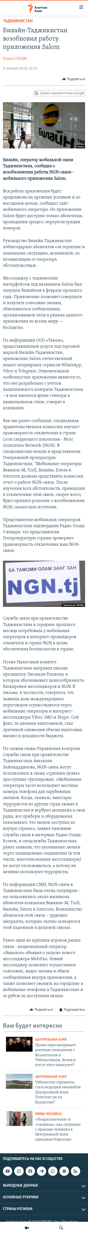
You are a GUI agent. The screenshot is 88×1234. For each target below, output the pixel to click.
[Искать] (61, 1228)
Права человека (48, 1114)
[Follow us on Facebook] (30, 1171)
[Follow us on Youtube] (7, 1171)
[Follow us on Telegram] (41, 1171)
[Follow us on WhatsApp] (52, 1171)
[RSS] (75, 1171)
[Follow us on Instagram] (18, 1171)
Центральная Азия (51, 1040)
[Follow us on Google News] (64, 1171)
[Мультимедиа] (27, 1228)
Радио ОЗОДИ (15, 59)
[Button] (73, 79)
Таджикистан (18, 21)
